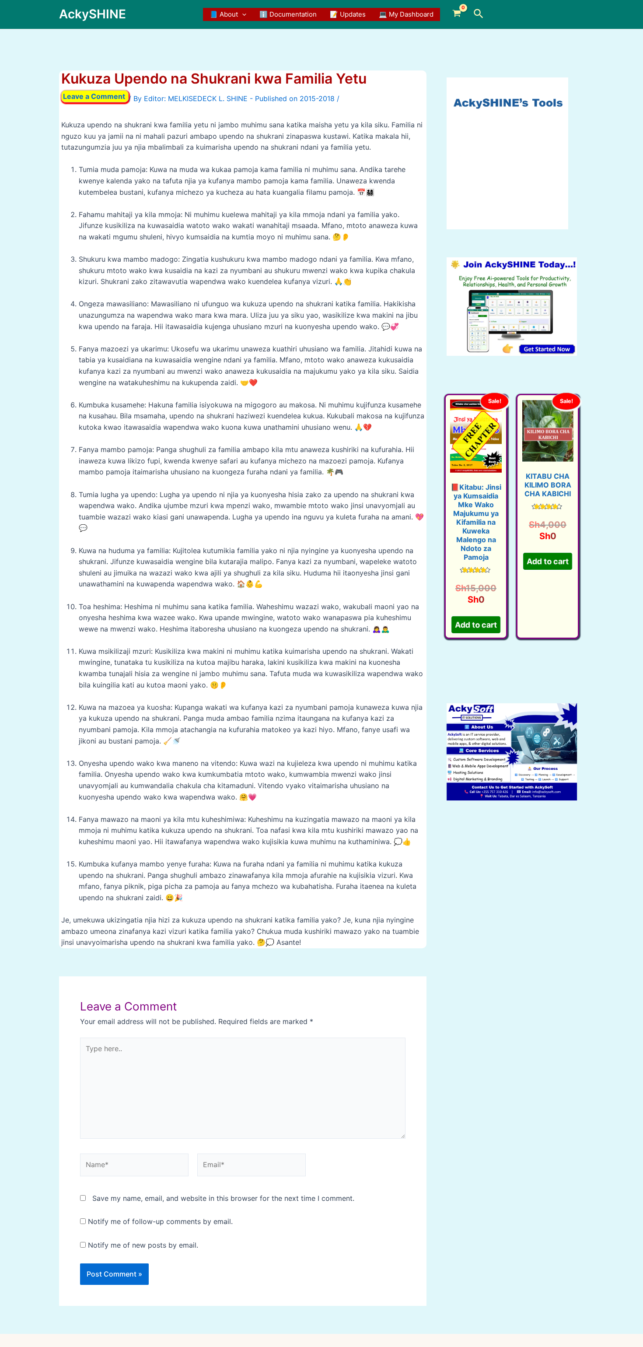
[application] (242, 14)
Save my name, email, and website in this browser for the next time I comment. (223, 1198)
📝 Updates (348, 14)
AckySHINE (92, 14)
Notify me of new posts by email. (143, 1245)
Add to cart (476, 625)
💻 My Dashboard (406, 14)
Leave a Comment (94, 96)
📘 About (224, 14)
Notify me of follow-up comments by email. (160, 1221)
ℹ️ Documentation (288, 14)
